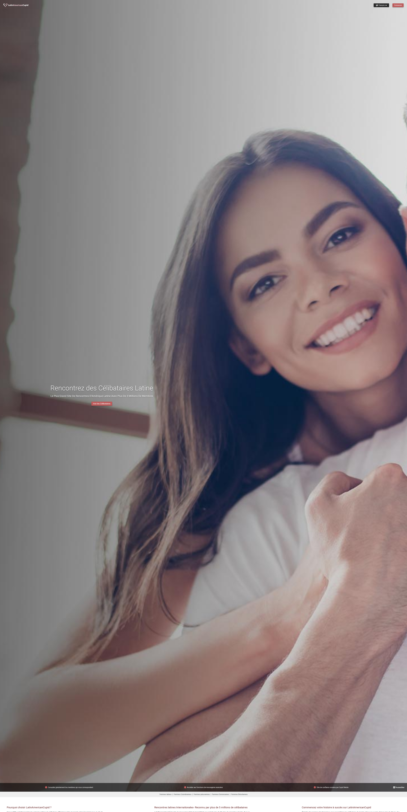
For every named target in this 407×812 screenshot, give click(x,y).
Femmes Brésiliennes (239, 794)
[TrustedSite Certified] (399, 787)
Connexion (398, 5)
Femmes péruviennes (202, 794)
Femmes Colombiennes (182, 794)
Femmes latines (165, 794)
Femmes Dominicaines (220, 794)
